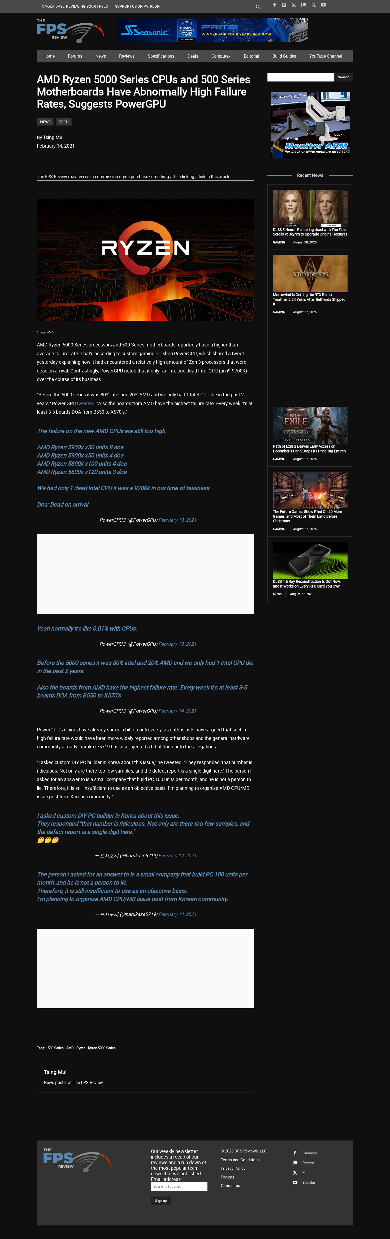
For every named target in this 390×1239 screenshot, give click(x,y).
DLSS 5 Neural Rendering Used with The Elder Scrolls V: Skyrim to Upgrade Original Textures (310, 232)
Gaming (279, 242)
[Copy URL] (123, 159)
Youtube (308, 1182)
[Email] (111, 159)
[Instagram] (294, 5)
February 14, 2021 (177, 711)
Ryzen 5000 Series (102, 1047)
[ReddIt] (98, 159)
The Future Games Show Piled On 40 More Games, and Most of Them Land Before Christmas (307, 516)
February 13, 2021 (177, 520)
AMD (70, 1047)
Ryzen (80, 1047)
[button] (258, 6)
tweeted (85, 403)
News (45, 121)
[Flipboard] (284, 5)
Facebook (309, 1153)
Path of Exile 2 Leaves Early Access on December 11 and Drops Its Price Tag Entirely (309, 448)
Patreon (308, 1162)
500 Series (56, 1047)
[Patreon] (304, 5)
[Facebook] (274, 5)
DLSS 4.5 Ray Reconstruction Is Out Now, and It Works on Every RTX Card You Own (307, 584)
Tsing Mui (53, 137)
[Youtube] (323, 5)
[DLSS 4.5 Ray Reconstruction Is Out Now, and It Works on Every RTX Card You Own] (310, 560)
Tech (64, 121)
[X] (313, 5)
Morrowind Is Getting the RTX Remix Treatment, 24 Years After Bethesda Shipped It (309, 299)
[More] (135, 159)
